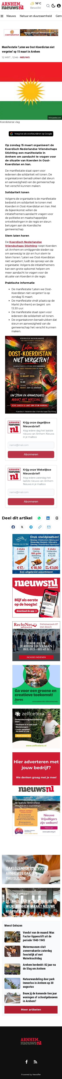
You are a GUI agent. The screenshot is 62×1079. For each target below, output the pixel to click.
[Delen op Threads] (57, 518)
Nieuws (11, 16)
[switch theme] (53, 6)
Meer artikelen (31, 1009)
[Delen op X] (22, 527)
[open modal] (59, 6)
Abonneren (31, 454)
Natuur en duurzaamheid (36, 16)
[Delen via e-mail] (49, 527)
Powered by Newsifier (31, 1074)
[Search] (48, 6)
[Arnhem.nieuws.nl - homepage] (13, 6)
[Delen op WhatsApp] (39, 518)
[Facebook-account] (26, 1062)
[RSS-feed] (35, 1062)
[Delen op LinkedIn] (48, 518)
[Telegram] (31, 527)
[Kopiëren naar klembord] (40, 527)
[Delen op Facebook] (13, 527)
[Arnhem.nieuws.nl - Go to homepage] (31, 1042)
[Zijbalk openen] (2, 16)
